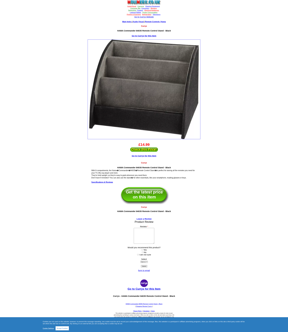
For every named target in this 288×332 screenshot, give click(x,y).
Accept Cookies (62, 328)
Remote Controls (152, 22)
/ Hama (163, 22)
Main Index (127, 22)
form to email (144, 270)
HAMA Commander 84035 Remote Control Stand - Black (144, 304)
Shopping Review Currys (144, 306)
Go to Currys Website (144, 17)
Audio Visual (138, 22)
